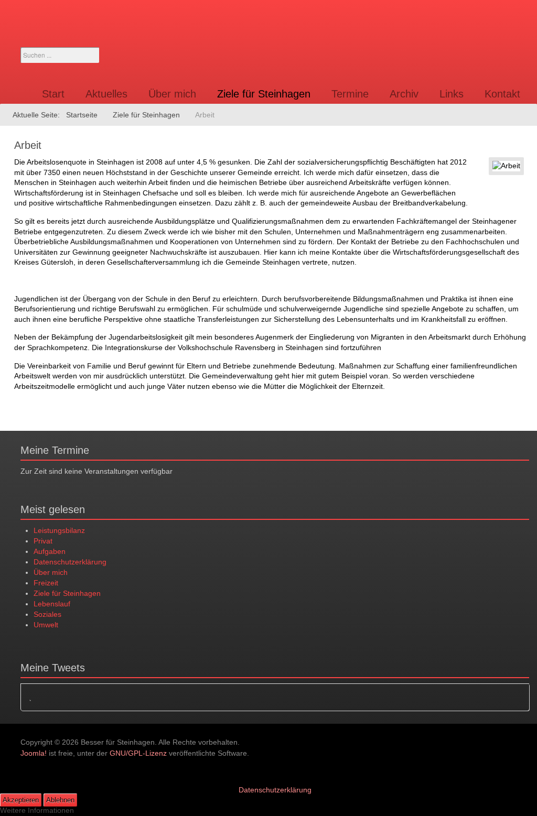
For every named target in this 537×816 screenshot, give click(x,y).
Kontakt (502, 94)
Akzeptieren (21, 800)
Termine (350, 94)
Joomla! (33, 753)
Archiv (404, 94)
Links (451, 94)
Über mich (172, 94)
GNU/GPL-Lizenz (138, 753)
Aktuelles (106, 94)
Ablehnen (60, 800)
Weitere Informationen (37, 810)
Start (53, 94)
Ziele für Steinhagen (263, 94)
